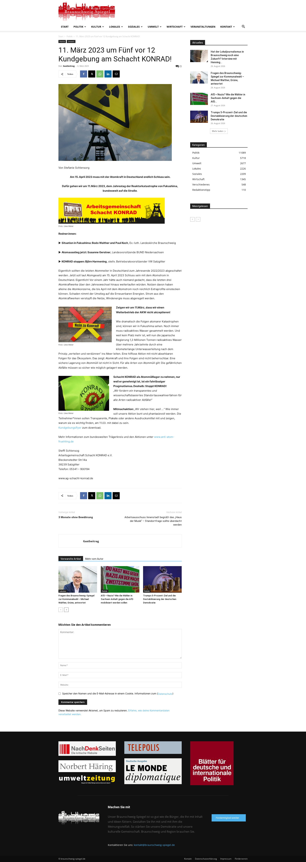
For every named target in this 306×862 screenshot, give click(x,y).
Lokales (114, 26)
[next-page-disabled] (198, 219)
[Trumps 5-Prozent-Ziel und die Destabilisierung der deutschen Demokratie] (162, 579)
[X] (91, 74)
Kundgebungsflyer (69, 427)
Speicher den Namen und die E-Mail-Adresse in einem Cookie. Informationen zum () (117, 693)
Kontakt (226, 26)
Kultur (96, 26)
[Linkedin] (108, 74)
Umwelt (153, 26)
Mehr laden (217, 131)
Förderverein (241, 858)
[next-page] (66, 610)
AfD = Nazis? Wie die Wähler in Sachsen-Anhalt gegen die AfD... (228, 98)
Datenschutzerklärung (206, 858)
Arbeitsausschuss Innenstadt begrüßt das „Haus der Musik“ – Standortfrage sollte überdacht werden (153, 521)
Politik (78, 26)
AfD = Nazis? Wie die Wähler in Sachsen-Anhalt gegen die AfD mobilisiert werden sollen (117, 599)
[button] (243, 27)
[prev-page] (60, 610)
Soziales (134, 26)
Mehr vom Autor (94, 558)
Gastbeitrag (69, 66)
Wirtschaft (175, 26)
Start (65, 26)
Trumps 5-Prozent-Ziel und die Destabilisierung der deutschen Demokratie (159, 599)
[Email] (116, 74)
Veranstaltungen (203, 26)
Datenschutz (165, 693)
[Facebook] (83, 74)
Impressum (225, 858)
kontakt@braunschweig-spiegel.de (154, 845)
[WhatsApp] (99, 74)
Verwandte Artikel (71, 558)
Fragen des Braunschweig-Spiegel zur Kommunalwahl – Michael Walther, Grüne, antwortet (76, 599)
